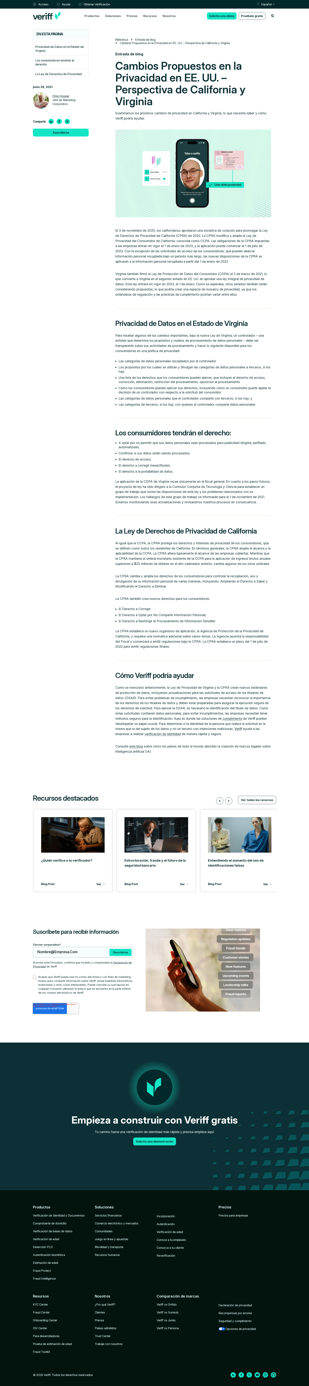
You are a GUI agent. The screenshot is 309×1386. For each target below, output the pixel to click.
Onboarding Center (45, 1320)
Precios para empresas (233, 1215)
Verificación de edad (46, 1239)
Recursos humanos (107, 1255)
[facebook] (59, 121)
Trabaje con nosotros (108, 1344)
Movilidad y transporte (109, 1247)
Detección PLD (43, 1247)
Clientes (100, 1312)
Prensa (99, 1320)
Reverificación (166, 1255)
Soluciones (113, 16)
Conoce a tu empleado (171, 1240)
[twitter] (67, 121)
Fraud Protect (42, 1270)
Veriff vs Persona (168, 1328)
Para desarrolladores (46, 1336)
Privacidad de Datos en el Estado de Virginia (59, 48)
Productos (91, 16)
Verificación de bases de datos (52, 1231)
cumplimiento (232, 718)
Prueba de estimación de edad (52, 1344)
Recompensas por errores (235, 1313)
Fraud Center (41, 1312)
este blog (136, 746)
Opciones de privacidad (241, 1329)
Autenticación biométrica (49, 1255)
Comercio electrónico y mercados (116, 1223)
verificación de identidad (162, 734)
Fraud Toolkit (41, 1352)
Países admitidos (105, 1328)
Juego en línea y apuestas (111, 1239)
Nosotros (169, 16)
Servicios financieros (108, 1215)
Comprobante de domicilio (50, 1223)
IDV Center (40, 1328)
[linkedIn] (51, 121)
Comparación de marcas (178, 1296)
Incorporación (166, 1216)
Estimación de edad (45, 1263)
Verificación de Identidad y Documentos (59, 1215)
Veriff (238, 729)
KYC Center (40, 1304)
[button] (219, 800)
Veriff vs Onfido (167, 1304)
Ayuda (66, 4)
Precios (132, 16)
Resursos (41, 1296)
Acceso (43, 4)
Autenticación (166, 1224)
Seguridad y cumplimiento (235, 1321)
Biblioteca (121, 39)
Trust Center (103, 1336)
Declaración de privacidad (235, 1305)
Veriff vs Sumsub (167, 1312)
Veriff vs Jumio (166, 1320)
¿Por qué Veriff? (105, 1304)
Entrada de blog (145, 39)
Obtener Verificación (97, 4)
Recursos (150, 16)
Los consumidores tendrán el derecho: (54, 62)
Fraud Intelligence (44, 1278)
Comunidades (103, 1231)
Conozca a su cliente (170, 1247)
